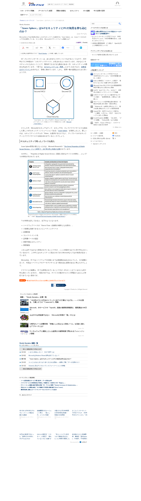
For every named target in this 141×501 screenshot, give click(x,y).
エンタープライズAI (35, 15)
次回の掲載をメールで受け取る (30, 345)
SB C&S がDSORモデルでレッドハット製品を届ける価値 (26, 413)
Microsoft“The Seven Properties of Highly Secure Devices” (50, 216)
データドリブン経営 (45, 11)
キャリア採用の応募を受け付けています (105, 55)
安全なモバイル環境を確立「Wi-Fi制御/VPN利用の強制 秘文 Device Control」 (42, 387)
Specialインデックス (99, 144)
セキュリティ (74, 11)
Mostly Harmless (43, 53)
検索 (119, 23)
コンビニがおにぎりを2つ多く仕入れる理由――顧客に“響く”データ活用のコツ (54, 362)
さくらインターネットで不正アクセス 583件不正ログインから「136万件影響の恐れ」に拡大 (107, 76)
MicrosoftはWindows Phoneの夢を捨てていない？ (43, 355)
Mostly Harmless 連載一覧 (28, 343)
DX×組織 (86, 11)
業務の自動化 (61, 11)
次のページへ (60, 285)
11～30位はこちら (117, 127)
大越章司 (78, 42)
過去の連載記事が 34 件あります (32, 369)
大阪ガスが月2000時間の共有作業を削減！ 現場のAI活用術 (62, 413)
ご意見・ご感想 (98, 133)
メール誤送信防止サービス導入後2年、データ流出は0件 (36, 380)
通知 (41, 47)
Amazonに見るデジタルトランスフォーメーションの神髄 (46, 365)
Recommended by (74, 442)
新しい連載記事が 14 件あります (32, 349)
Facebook (117, 136)
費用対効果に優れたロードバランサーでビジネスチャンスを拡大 (39, 389)
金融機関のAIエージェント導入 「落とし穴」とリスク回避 (44, 413)
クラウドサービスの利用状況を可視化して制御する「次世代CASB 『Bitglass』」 (43, 383)
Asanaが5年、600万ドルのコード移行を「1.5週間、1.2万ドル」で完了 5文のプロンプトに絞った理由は (107, 113)
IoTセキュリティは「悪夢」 (54, 67)
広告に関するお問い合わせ (101, 138)
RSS (116, 133)
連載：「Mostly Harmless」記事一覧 (33, 297)
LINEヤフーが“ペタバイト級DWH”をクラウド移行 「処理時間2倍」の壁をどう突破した (107, 97)
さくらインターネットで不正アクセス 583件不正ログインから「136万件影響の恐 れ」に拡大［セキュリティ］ (106, 38)
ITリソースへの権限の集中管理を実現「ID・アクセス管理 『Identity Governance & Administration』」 (49, 385)
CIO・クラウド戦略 (27, 11)
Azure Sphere (62, 131)
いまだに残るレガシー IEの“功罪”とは (41, 352)
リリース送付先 (98, 136)
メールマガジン (98, 141)
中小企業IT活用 (99, 11)
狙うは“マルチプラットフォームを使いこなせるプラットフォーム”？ (46, 280)
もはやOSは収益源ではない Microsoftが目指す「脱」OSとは (52, 315)
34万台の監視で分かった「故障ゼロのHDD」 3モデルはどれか (27, 436)
